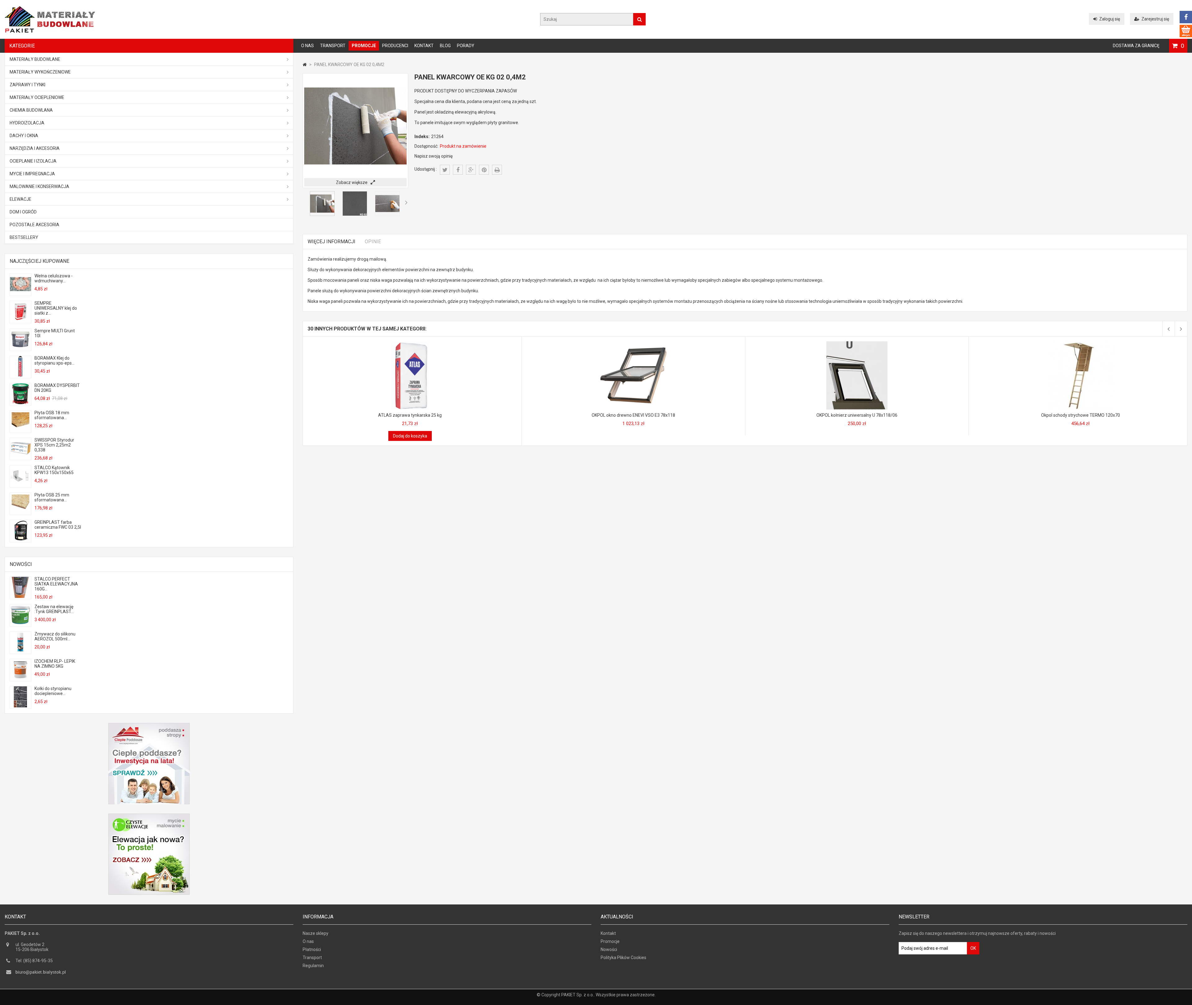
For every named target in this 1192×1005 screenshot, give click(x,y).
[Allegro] (1186, 31)
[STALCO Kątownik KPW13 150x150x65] (20, 484)
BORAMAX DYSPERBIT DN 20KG (57, 388)
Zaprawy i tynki (27, 84)
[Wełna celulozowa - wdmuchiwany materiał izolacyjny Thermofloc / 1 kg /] (20, 293)
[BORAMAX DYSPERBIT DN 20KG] (20, 402)
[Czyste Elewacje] (149, 816)
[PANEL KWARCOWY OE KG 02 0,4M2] (322, 214)
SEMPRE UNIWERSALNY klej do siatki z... (55, 308)
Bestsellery (24, 237)
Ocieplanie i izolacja (33, 161)
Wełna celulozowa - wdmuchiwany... (53, 278)
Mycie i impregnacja (32, 173)
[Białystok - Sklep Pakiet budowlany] (50, 31)
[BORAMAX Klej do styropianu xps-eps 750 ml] (20, 375)
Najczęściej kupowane (39, 261)
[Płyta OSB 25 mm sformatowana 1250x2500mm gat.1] (20, 512)
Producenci (395, 45)
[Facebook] (1186, 17)
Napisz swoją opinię (433, 156)
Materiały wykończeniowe (40, 72)
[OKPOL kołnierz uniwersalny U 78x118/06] (857, 343)
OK (973, 948)
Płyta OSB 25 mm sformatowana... (51, 497)
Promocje (364, 45)
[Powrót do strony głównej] (305, 64)
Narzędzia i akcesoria (35, 148)
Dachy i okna (24, 135)
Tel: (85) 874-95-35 (34, 960)
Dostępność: (426, 146)
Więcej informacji (331, 242)
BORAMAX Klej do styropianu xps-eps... (54, 361)
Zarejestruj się (1155, 18)
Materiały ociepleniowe (37, 97)
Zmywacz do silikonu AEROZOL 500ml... (54, 636)
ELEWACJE (20, 199)
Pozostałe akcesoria (34, 224)
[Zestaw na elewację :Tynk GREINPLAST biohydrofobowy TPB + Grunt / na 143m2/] (20, 623)
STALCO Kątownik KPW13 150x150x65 (54, 470)
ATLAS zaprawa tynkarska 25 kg (410, 415)
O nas (307, 45)
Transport (332, 45)
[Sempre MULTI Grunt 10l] (20, 348)
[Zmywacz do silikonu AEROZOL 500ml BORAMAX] (20, 651)
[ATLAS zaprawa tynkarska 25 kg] (410, 343)
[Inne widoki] (304, 202)
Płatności (312, 949)
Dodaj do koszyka (410, 435)
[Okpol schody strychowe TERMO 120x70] (1080, 343)
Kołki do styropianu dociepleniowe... (52, 691)
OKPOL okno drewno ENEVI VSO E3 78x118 (633, 415)
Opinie (373, 242)
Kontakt (424, 45)
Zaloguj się (1109, 18)
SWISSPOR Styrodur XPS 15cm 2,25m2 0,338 (54, 444)
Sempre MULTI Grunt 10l (54, 333)
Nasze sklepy (315, 933)
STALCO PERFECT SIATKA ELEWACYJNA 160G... (56, 584)
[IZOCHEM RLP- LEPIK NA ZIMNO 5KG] (20, 678)
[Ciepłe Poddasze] (149, 725)
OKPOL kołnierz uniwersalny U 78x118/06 (856, 415)
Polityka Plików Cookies (623, 957)
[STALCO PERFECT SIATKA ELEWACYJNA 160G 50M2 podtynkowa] (20, 596)
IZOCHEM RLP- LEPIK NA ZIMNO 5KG (54, 664)
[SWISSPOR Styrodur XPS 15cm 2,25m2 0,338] (20, 457)
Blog (445, 45)
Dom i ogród (23, 211)
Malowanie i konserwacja (39, 186)
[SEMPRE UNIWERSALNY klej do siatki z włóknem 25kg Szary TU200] (20, 320)
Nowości (21, 564)
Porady (465, 45)
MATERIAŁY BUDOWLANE (35, 59)
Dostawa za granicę (1136, 45)
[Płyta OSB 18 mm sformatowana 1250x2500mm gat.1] (20, 430)
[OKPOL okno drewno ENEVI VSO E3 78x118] (633, 343)
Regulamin (313, 965)
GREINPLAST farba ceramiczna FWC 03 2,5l (57, 525)
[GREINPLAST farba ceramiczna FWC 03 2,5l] (20, 539)
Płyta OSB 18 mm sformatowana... (51, 415)
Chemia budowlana (31, 110)
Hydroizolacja (27, 122)
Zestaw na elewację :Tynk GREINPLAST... (54, 609)
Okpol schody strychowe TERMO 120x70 (1080, 415)
